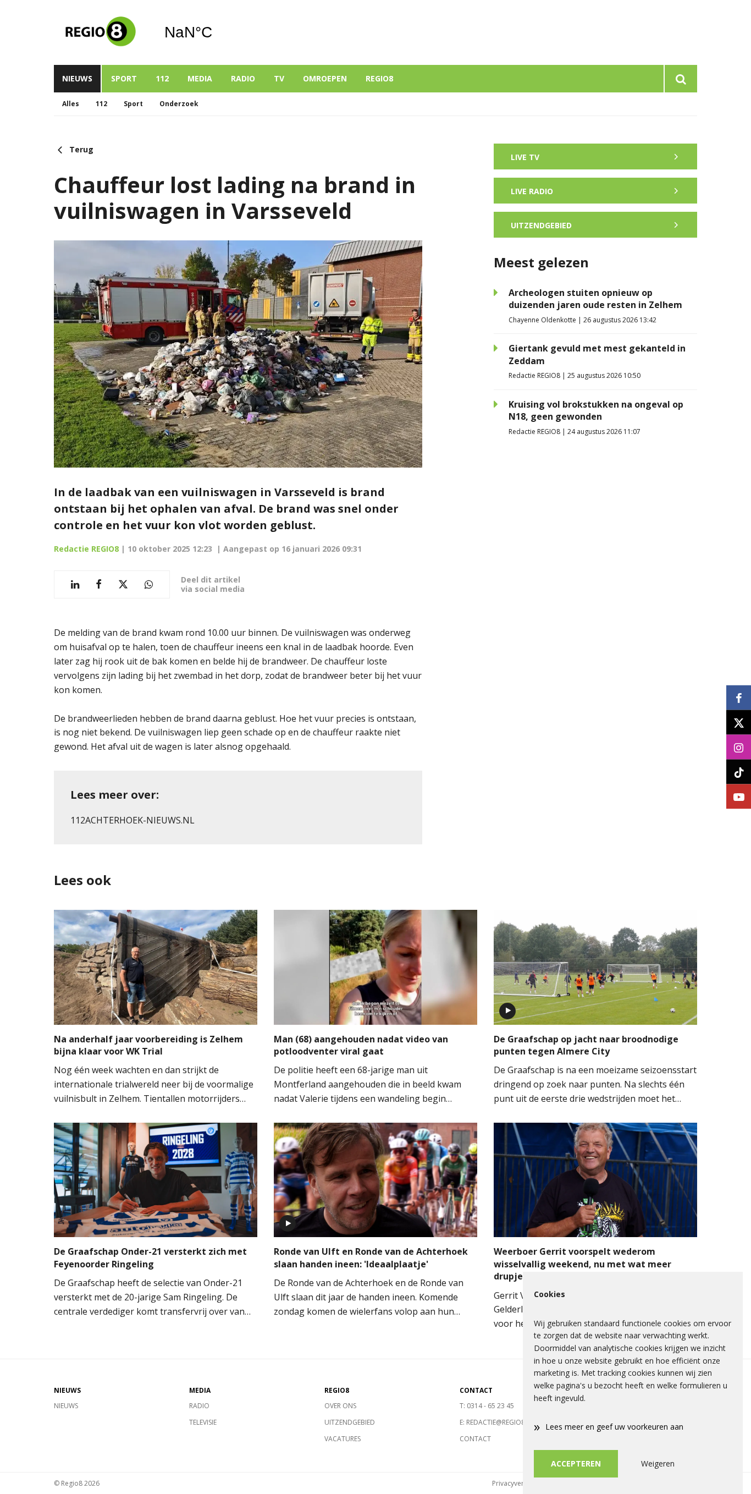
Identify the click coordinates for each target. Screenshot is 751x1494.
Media (199, 78)
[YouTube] (738, 796)
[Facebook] (738, 697)
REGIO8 (379, 78)
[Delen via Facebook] (98, 584)
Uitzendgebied (349, 1422)
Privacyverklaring (518, 1483)
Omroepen (325, 78)
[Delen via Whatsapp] (148, 584)
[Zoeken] (680, 78)
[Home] (100, 32)
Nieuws (77, 78)
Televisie (203, 1422)
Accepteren (576, 1463)
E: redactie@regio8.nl (497, 1422)
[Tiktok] (738, 772)
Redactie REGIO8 (86, 548)
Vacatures (342, 1438)
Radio (243, 78)
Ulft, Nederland (216, 32)
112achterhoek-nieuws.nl (132, 820)
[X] (738, 722)
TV (279, 78)
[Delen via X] (123, 584)
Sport (124, 78)
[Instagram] (738, 747)
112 (162, 78)
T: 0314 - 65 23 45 (487, 1405)
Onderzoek (178, 103)
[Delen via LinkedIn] (75, 584)
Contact (475, 1438)
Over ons (340, 1405)
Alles (70, 103)
